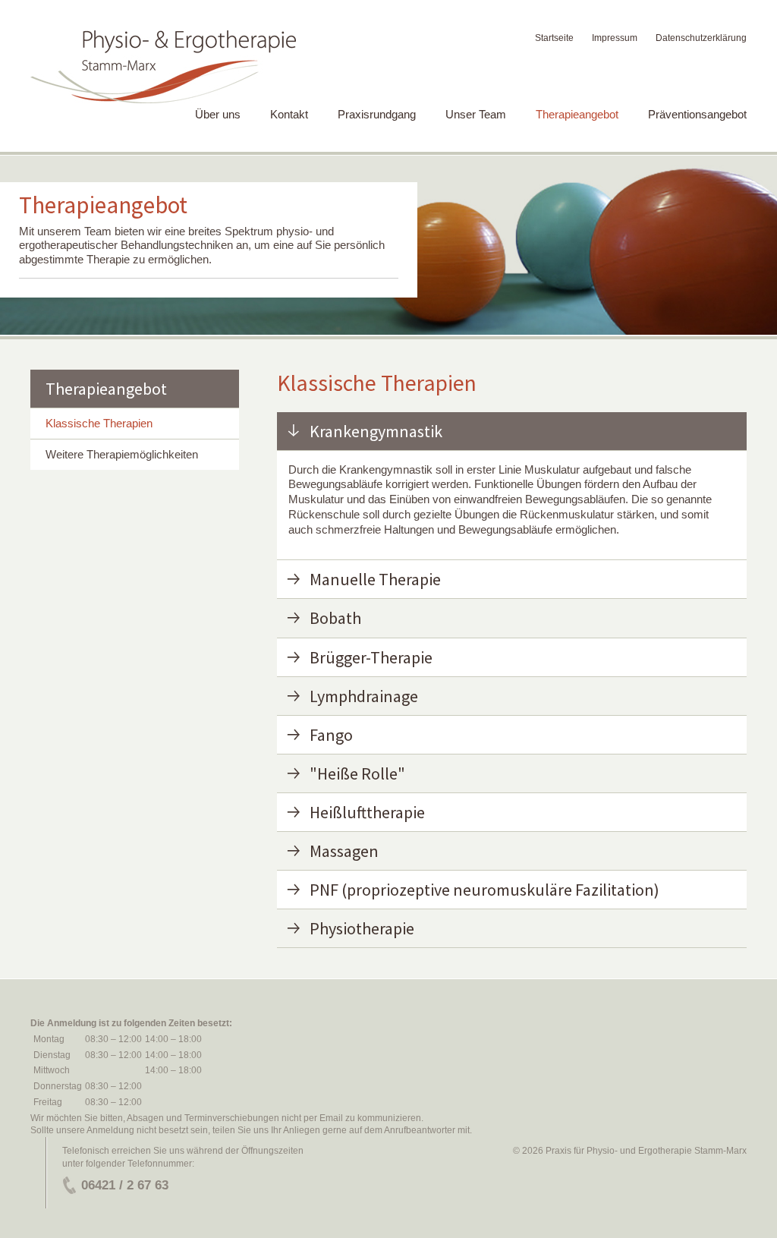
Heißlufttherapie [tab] (367, 812)
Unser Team (475, 114)
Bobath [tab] (335, 617)
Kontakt (289, 114)
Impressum (614, 38)
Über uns (218, 114)
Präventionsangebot (697, 114)
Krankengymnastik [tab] (376, 431)
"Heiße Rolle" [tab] (357, 773)
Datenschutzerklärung (701, 38)
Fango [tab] (331, 734)
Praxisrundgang (377, 114)
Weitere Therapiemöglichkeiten (122, 454)
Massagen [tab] (344, 851)
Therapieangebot (577, 114)
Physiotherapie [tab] (362, 928)
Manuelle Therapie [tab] (375, 579)
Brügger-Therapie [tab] (371, 657)
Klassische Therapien (99, 423)
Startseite (554, 38)
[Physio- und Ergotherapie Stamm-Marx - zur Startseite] (163, 67)
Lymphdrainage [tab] (364, 696)
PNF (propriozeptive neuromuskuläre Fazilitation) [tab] (484, 889)
